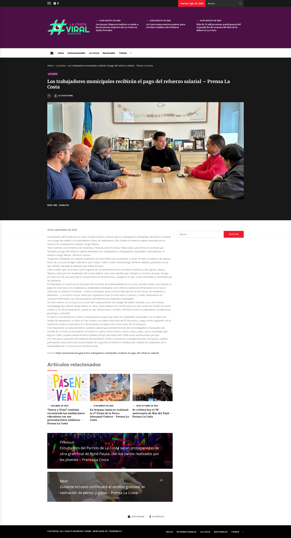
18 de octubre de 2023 (147, 405)
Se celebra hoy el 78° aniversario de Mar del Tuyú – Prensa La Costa (152, 413)
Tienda (123, 52)
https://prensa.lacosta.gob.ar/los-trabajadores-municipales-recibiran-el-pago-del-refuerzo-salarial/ (107, 352)
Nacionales (109, 52)
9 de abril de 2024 (59, 405)
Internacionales (76, 52)
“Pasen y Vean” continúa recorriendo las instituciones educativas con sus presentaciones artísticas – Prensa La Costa (66, 416)
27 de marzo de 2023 (103, 405)
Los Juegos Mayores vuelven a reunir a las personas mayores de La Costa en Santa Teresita (117, 27)
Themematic (115, 531)
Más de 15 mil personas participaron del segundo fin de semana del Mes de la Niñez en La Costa (218, 27)
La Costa (94, 52)
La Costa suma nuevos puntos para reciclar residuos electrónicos (165, 26)
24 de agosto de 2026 (109, 20)
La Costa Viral (65, 95)
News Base (99, 531)
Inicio (61, 52)
